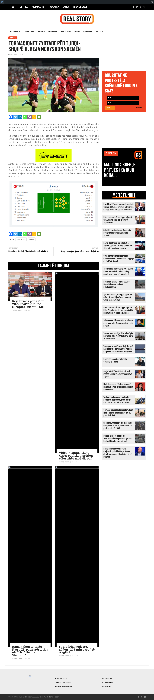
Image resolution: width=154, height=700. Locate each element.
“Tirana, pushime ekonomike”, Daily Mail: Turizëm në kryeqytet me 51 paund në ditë (118, 413)
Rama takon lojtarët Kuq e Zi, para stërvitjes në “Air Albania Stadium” (30, 651)
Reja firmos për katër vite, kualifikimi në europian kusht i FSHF (28, 304)
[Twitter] (15, 117)
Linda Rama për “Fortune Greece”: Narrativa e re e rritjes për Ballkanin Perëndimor (118, 387)
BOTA (66, 6)
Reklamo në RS (61, 679)
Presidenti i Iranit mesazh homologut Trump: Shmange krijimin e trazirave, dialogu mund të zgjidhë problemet (118, 207)
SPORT (77, 31)
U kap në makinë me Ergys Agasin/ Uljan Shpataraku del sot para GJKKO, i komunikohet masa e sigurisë (118, 310)
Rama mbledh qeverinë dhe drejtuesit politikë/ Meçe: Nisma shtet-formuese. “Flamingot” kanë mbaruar (117, 453)
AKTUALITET (39, 6)
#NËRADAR (13, 38)
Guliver (99, 31)
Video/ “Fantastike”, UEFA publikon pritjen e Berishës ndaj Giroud (76, 455)
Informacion (107, 679)
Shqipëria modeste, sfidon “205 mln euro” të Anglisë (77, 649)
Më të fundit (15, 31)
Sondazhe (52, 31)
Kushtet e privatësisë (63, 686)
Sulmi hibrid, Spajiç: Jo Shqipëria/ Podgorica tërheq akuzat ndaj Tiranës (117, 233)
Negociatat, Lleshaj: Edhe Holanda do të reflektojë (28, 251)
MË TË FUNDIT (123, 195)
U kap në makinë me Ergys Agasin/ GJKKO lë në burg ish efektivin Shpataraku (117, 220)
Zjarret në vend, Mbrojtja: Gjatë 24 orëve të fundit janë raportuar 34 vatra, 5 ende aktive (117, 297)
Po (110, 98)
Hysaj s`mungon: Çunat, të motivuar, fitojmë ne (80, 251)
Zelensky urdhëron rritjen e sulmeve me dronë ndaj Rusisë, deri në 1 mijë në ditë (118, 323)
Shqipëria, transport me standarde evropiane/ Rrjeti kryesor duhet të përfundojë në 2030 (117, 426)
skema (31, 239)
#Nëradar (29, 31)
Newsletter (106, 686)
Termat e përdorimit (63, 683)
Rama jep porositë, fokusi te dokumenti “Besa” (115, 360)
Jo (110, 102)
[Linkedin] (20, 117)
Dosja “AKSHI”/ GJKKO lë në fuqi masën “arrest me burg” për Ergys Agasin (117, 374)
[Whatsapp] (25, 117)
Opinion (41, 31)
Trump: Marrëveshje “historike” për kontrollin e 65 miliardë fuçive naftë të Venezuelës (118, 336)
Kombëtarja (21, 239)
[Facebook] (11, 117)
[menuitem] (2, 2)
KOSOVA (54, 6)
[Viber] (29, 117)
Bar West (87, 31)
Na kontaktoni (107, 683)
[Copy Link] (34, 117)
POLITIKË (23, 6)
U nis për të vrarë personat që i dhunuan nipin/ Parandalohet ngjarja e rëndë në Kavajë (118, 259)
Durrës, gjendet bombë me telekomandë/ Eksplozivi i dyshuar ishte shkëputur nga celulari (117, 439)
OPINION (111, 153)
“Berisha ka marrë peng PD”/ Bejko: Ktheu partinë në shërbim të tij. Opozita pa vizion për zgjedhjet (118, 271)
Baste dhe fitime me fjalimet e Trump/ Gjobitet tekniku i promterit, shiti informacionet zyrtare (118, 246)
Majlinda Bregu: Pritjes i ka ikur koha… (119, 170)
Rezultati (139, 108)
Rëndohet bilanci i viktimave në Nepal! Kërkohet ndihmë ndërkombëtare (116, 284)
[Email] (39, 117)
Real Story (66, 31)
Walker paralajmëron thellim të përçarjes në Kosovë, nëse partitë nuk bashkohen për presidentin (117, 400)
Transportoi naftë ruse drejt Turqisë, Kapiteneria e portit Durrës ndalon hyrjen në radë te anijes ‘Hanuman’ (118, 349)
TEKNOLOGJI (80, 6)
